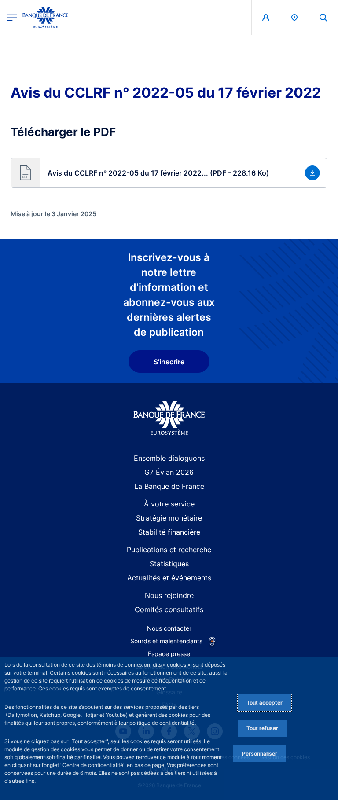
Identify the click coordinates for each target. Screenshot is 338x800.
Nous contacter (169, 628)
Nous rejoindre (169, 595)
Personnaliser (259, 753)
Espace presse (169, 653)
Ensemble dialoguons (169, 458)
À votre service (169, 503)
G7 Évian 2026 (169, 472)
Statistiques (169, 563)
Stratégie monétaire (169, 518)
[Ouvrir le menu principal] (12, 17)
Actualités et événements (169, 577)
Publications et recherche (169, 549)
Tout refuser (262, 728)
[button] (323, 17)
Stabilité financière (169, 532)
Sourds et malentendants (166, 641)
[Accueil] (169, 417)
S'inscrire (169, 361)
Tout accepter (264, 702)
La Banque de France (169, 486)
